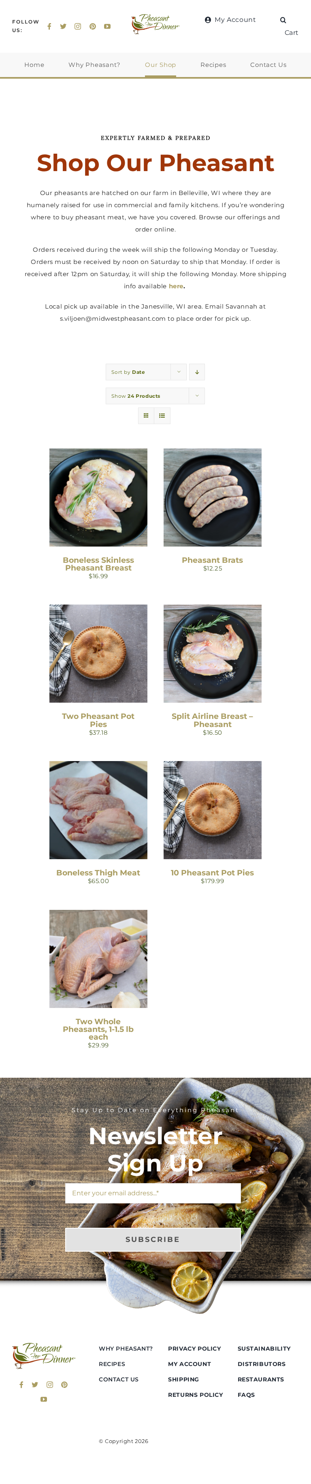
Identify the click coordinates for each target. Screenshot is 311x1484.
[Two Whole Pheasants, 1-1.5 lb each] (98, 916)
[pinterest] (92, 26)
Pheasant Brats (212, 560)
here (176, 286)
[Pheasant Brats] (213, 454)
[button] (283, 19)
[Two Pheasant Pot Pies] (98, 610)
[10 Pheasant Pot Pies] (213, 767)
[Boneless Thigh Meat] (98, 767)
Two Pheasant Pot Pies (98, 720)
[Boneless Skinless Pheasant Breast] (98, 454)
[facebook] (49, 26)
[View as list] (162, 416)
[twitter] (63, 26)
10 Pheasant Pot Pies (212, 872)
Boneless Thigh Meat (98, 872)
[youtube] (107, 26)
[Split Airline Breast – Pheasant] (213, 610)
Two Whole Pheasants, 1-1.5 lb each (98, 1029)
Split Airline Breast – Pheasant (212, 720)
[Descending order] (197, 372)
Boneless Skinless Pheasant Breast (98, 564)
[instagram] (78, 26)
